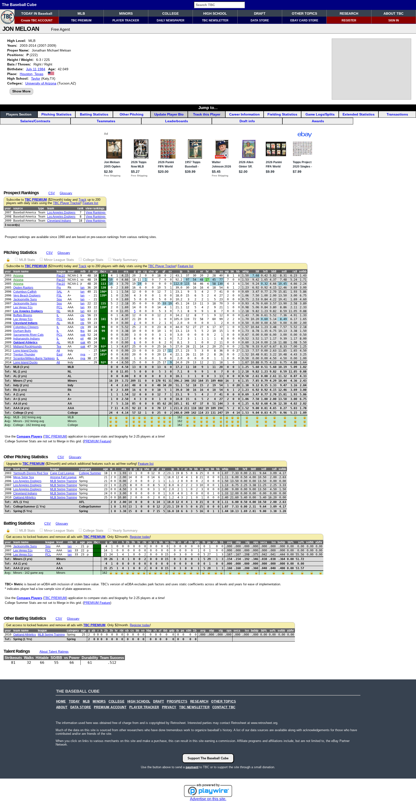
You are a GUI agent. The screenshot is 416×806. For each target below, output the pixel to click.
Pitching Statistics (56, 114)
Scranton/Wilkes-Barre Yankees (34, 358)
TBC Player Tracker (67, 203)
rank (80, 208)
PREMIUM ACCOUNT (110, 707)
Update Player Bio (169, 114)
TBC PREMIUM (81, 20)
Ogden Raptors (23, 287)
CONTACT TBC (223, 707)
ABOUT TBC (393, 13)
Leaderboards (176, 121)
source (18, 208)
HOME (61, 701)
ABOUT (61, 707)
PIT (82, 338)
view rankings (94, 208)
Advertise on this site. (208, 799)
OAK (82, 334)
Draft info (247, 121)
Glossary (66, 193)
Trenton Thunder (24, 354)
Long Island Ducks (25, 350)
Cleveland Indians (59, 220)
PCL (59, 307)
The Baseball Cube (19, 5)
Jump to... (208, 107)
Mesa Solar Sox (23, 477)
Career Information (244, 114)
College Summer (90, 473)
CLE (82, 315)
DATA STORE (260, 20)
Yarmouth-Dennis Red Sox (30, 473)
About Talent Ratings (54, 651)
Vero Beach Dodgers (26, 295)
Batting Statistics (94, 114)
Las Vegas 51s (22, 307)
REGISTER (349, 20)
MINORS (126, 13)
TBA (82, 331)
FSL (59, 295)
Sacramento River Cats (28, 334)
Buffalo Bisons (22, 315)
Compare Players (29, 436)
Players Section (19, 114)
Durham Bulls (22, 331)
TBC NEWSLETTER (215, 20)
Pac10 (61, 275)
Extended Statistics (359, 114)
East (59, 354)
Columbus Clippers (26, 327)
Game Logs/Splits (320, 114)
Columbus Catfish (25, 291)
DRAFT (260, 13)
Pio (59, 287)
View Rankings (95, 212)
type (41, 208)
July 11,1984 (35, 69)
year (8, 208)
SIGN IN (393, 20)
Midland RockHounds (27, 346)
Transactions (397, 114)
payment (192, 767)
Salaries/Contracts (35, 121)
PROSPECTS (177, 701)
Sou (59, 299)
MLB (81, 13)
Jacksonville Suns (25, 299)
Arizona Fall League (63, 477)
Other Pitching (131, 114)
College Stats (93, 260)
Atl (58, 350)
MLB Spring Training (63, 481)
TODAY (74, 701)
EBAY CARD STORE (304, 20)
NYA (82, 354)
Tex (59, 346)
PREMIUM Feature (97, 441)
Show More (21, 91)
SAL (59, 291)
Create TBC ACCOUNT (36, 20)
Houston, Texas (31, 74)
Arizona (18, 275)
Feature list (90, 203)
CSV (51, 193)
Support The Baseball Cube (208, 758)
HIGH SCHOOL (215, 13)
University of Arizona (40, 83)
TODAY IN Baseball (36, 13)
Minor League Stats (59, 260)
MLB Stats (27, 260)
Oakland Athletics (25, 342)
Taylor (35, 78)
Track (82, 199)
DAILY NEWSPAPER (170, 20)
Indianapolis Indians (26, 338)
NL (58, 311)
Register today (140, 537)
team (50, 208)
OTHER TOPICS (304, 13)
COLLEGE (170, 13)
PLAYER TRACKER (125, 20)
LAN (82, 287)
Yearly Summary (124, 260)
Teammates (106, 121)
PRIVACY (169, 707)
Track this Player (206, 114)
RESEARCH (349, 13)
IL (58, 315)
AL (58, 323)
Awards (318, 121)
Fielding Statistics (282, 114)
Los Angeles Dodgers (61, 212)
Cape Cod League (62, 473)
